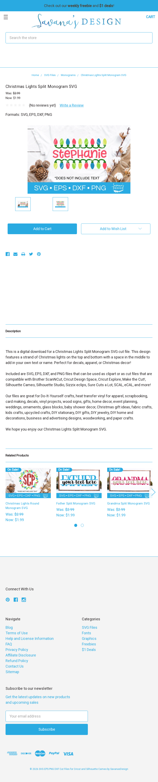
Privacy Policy (17, 649)
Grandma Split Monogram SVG (128, 503)
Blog (9, 627)
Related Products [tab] (17, 455)
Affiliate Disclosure (21, 655)
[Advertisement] (79, 58)
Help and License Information (30, 638)
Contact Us (15, 666)
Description (13, 331)
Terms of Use (17, 633)
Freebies (89, 644)
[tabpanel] (28, 495)
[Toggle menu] (5, 17)
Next (153, 492)
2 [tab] (82, 525)
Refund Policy (17, 661)
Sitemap (12, 672)
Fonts (86, 633)
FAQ (9, 644)
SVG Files (89, 627)
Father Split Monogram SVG (75, 503)
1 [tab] (75, 525)
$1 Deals (89, 649)
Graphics (89, 638)
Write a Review (72, 105)
